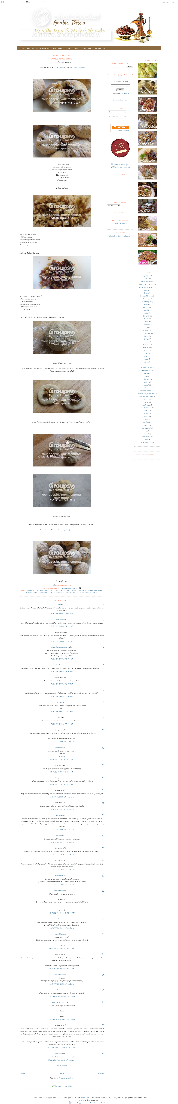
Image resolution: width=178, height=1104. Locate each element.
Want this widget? (121, 223)
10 (103, 729)
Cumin (146, 319)
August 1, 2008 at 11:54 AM (62, 742)
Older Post (100, 1073)
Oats (146, 376)
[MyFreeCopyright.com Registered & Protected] (89, 1103)
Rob (58, 990)
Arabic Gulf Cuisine (146, 284)
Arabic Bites (58, 890)
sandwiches (146, 405)
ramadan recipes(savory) (146, 393)
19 (103, 860)
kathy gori (58, 1053)
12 (103, 765)
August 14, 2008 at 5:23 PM (62, 885)
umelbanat (58, 919)
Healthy (146, 345)
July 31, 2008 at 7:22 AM (62, 724)
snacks (62, 592)
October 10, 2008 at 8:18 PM (62, 996)
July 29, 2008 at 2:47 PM (62, 684)
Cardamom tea (78, 530)
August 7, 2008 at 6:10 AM (62, 784)
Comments (114, 117)
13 (103, 777)
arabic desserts (146, 281)
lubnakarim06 (58, 875)
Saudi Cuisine (146, 408)
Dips (146, 327)
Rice (146, 399)
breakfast (146, 307)
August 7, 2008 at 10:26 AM (62, 809)
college (146, 313)
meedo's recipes (91, 590)
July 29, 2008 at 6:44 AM (62, 659)
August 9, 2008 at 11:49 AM (62, 830)
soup (146, 419)
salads (146, 402)
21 (103, 890)
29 (103, 1053)
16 (103, 815)
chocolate (146, 310)
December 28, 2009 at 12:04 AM (62, 1060)
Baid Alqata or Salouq (61, 58)
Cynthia (59, 717)
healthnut (58, 747)
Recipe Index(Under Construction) (49, 48)
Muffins (146, 373)
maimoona (59, 619)
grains (146, 342)
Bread (46, 590)
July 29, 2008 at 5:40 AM (62, 641)
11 (103, 747)
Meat (146, 362)
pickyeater (58, 860)
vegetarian (80, 592)
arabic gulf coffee (66, 530)
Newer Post (23, 1073)
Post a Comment (62, 1066)
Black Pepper (146, 302)
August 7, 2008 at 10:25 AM (62, 797)
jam (146, 353)
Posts (112, 112)
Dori (59, 604)
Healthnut (62, 756)
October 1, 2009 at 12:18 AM (62, 1019)
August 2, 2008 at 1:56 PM (62, 759)
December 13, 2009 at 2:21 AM (62, 1047)
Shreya (58, 835)
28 (103, 1025)
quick (100, 590)
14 (103, 790)
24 (103, 954)
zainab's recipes (91, 592)
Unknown (58, 765)
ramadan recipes (32, 592)
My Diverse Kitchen (78, 67)
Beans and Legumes (146, 296)
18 (103, 848)
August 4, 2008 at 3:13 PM (62, 772)
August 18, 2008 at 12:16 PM (62, 913)
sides (146, 413)
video (146, 439)
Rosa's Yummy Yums (58, 1002)
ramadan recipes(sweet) (49, 592)
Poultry (145, 382)
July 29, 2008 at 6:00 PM (62, 696)
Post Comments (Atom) (66, 1078)
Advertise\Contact (79, 48)
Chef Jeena (59, 665)
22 (103, 918)
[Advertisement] (61, 1069)
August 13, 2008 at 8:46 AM (62, 870)
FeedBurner (125, 94)
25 (103, 974)
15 (103, 802)
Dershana (58, 954)
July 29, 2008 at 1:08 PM (62, 671)
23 (103, 934)
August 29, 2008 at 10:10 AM (62, 969)
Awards (67, 48)
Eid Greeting (146, 330)
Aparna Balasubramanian (59, 647)
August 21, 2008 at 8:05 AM (62, 928)
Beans (146, 293)
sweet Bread (70, 592)
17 (103, 835)
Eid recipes (67, 590)
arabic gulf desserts (35, 590)
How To (145, 350)
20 (103, 875)
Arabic (146, 278)
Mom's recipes (146, 370)
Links (90, 48)
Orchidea (59, 702)
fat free (146, 339)
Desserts (58, 590)
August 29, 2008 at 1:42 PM (62, 984)
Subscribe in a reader (120, 100)
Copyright (146, 316)
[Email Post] (80, 588)
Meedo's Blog (100, 48)
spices (146, 425)
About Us (30, 48)
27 (103, 1002)
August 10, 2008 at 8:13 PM (62, 842)
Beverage (146, 299)
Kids (145, 356)
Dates (52, 590)
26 (103, 989)
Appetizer (146, 276)
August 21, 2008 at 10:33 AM (62, 948)
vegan (146, 434)
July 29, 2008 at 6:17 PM (62, 711)
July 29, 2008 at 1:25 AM (62, 614)
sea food (146, 411)
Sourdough (146, 422)
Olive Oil (146, 379)
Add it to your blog (124, 130)
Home (22, 48)
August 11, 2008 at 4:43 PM (62, 854)
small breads (60, 67)
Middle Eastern (146, 368)
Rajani (58, 815)
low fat (81, 590)
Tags (146, 431)
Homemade (146, 347)
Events (74, 590)
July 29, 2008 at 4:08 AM (62, 626)
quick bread (146, 388)
